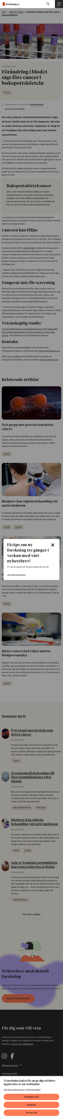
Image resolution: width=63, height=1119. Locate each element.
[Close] (53, 544)
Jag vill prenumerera (16, 575)
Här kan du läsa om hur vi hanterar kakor (22, 1089)
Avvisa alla (31, 1112)
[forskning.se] (9, 4)
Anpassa (31, 1104)
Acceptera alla (31, 1096)
